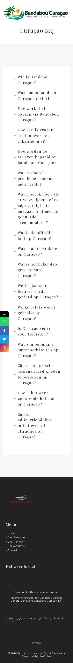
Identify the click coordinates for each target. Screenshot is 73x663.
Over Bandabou (17, 537)
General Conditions (22, 600)
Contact (12, 550)
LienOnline (45, 656)
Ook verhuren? (16, 546)
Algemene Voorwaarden (25, 597)
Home (11, 533)
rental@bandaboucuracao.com (40, 592)
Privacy (36, 642)
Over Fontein (15, 541)
